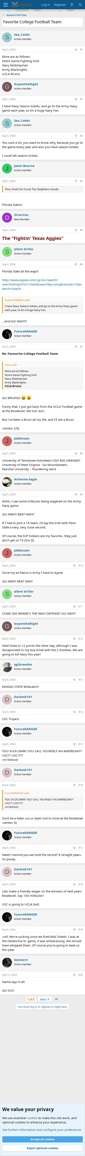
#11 (80, 606)
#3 (81, 136)
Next (43, 999)
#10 (80, 565)
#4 (81, 181)
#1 (81, 49)
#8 (81, 453)
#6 (81, 264)
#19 (80, 929)
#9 (81, 494)
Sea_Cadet (22, 34)
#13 (80, 679)
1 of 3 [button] (31, 999)
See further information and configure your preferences (41, 1130)
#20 (80, 975)
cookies (32, 1118)
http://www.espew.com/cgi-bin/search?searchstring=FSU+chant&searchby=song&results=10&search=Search (42, 284)
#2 (81, 99)
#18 (80, 884)
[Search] (80, 4)
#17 (80, 848)
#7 (81, 346)
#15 (80, 744)
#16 (80, 785)
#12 (80, 638)
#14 (80, 712)
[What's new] (72, 4)
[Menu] (6, 5)
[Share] (75, 49)
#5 (81, 230)
